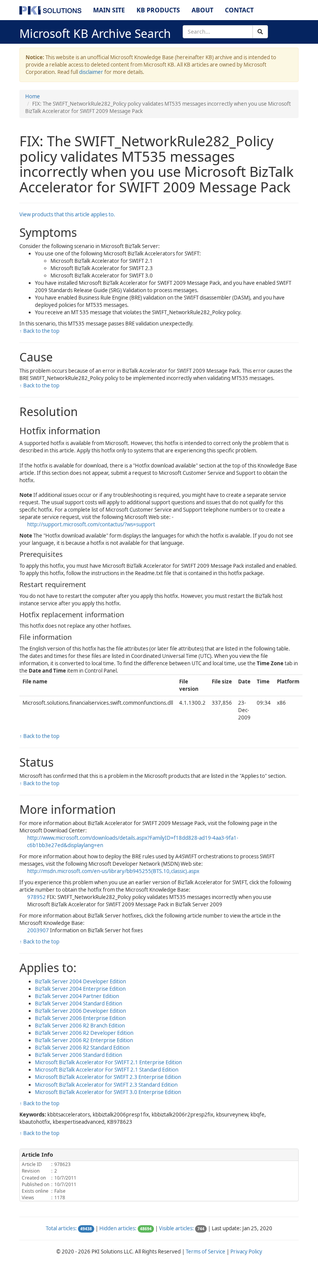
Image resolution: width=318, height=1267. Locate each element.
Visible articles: (176, 1228)
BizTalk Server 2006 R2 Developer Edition (84, 1032)
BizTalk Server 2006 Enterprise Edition (80, 1018)
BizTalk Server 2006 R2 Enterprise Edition (84, 1040)
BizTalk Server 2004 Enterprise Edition (80, 988)
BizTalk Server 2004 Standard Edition (78, 1003)
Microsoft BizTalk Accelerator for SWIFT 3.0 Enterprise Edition (108, 1092)
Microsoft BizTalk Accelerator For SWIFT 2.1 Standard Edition (106, 1069)
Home (32, 96)
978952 (36, 897)
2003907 (38, 930)
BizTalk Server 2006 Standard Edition (78, 1054)
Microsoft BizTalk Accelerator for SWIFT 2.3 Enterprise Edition (108, 1077)
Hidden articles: (118, 1228)
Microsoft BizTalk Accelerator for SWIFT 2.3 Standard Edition (106, 1084)
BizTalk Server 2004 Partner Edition (77, 996)
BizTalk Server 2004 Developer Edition (80, 981)
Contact (239, 10)
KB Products (158, 10)
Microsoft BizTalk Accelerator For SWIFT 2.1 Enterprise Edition (108, 1062)
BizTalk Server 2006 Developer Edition (80, 1010)
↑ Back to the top (39, 330)
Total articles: (61, 1228)
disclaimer (91, 71)
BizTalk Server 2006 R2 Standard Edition (82, 1047)
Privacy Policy (246, 1251)
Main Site (109, 10)
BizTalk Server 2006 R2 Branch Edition (80, 1025)
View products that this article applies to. (67, 214)
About (202, 10)
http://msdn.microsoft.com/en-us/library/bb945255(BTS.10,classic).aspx (113, 871)
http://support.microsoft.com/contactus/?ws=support (91, 524)
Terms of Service (205, 1251)
